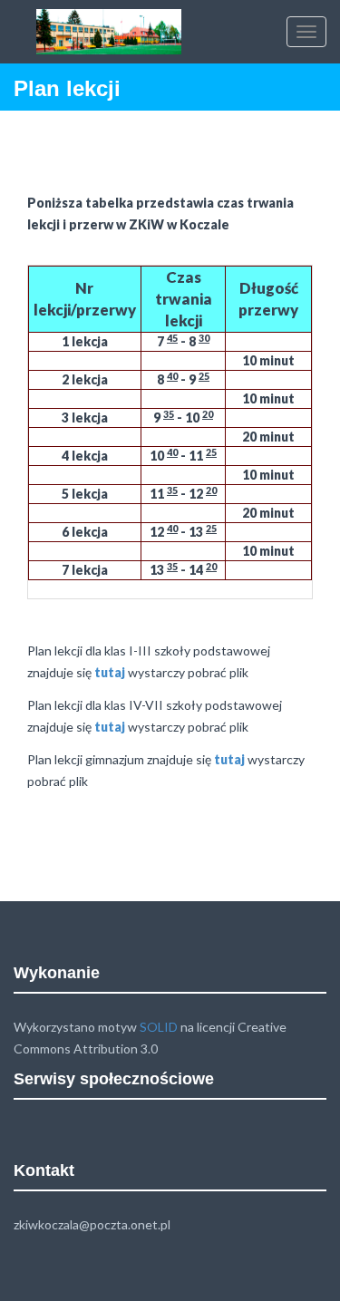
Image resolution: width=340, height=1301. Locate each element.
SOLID (159, 1026)
